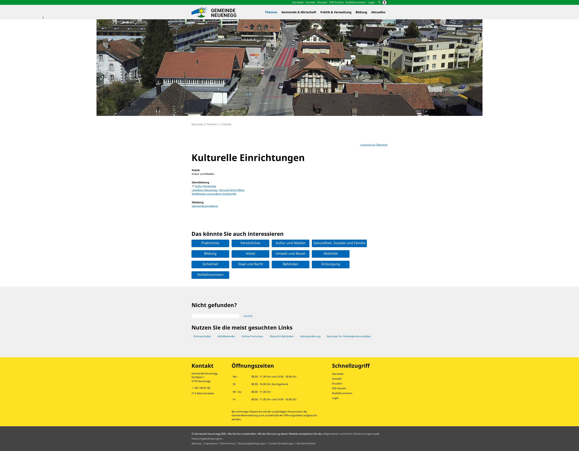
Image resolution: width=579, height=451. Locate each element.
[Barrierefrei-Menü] (384, 2)
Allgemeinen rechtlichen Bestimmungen (348, 433)
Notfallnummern (356, 2)
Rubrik (196, 170)
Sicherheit (210, 264)
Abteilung (197, 202)
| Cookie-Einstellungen (280, 443)
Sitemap (196, 443)
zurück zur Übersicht (375, 145)
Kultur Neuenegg (205, 186)
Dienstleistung (200, 182)
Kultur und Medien (290, 243)
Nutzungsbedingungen (207, 438)
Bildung (361, 12)
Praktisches (210, 243)
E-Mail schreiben (204, 393)
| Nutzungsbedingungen (251, 443)
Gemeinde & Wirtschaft (298, 12)
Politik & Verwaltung (335, 12)
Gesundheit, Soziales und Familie (339, 243)
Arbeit (250, 253)
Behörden (290, 264)
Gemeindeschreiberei (205, 206)
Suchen (248, 316)
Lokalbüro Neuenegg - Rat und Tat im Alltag (218, 190)
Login (371, 2)
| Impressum (209, 443)
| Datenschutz (227, 443)
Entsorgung (330, 264)
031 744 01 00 (202, 388)
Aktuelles (378, 12)
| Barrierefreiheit (304, 443)
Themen (271, 12)
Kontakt (310, 2)
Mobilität (331, 253)
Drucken (322, 2)
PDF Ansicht (336, 2)
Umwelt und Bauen (290, 253)
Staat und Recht (250, 264)
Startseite (298, 2)
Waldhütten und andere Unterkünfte (214, 194)
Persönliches (250, 243)
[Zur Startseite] (213, 12)
